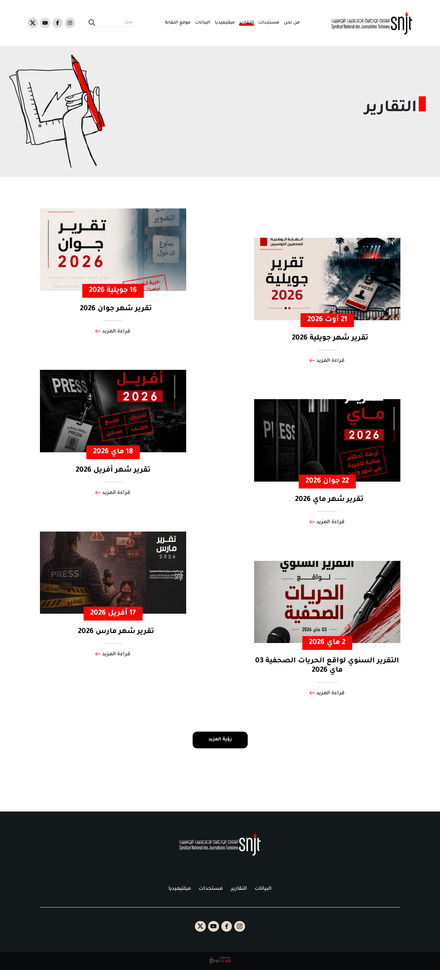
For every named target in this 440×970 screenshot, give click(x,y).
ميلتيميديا (225, 22)
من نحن (292, 22)
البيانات (202, 22)
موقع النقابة (178, 22)
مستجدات (268, 22)
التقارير (246, 22)
